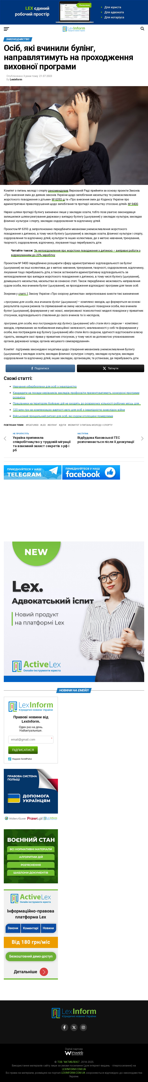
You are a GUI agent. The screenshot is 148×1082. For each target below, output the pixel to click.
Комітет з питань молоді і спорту (90, 425)
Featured (32, 425)
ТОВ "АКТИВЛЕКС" (68, 1062)
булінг (53, 425)
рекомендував (58, 190)
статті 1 (23, 293)
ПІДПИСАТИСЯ (23, 750)
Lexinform (16, 79)
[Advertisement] (74, 511)
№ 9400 (133, 204)
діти (63, 425)
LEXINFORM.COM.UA (74, 1069)
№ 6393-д (58, 199)
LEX (44, 425)
